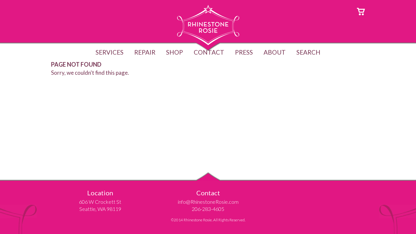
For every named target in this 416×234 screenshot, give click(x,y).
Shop (174, 52)
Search (308, 52)
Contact (209, 52)
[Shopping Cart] (361, 10)
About (275, 52)
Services (110, 52)
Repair (144, 52)
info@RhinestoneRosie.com (208, 202)
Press (244, 52)
